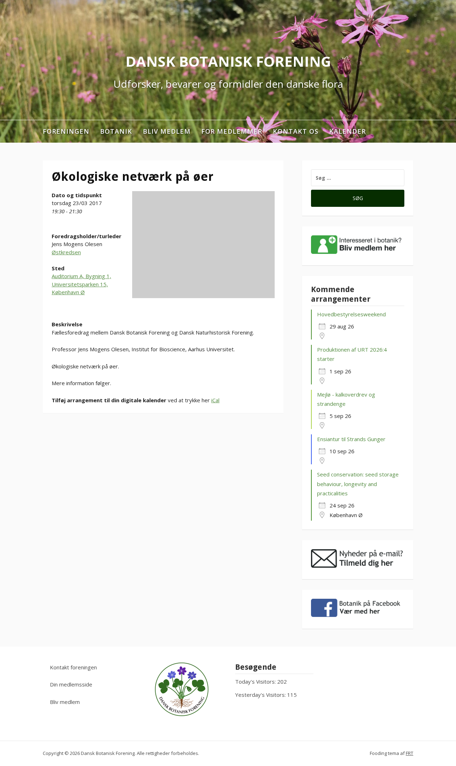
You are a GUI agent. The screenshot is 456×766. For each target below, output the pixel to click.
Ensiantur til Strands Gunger (351, 439)
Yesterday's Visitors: (261, 694)
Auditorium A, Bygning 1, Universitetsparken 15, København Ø (81, 284)
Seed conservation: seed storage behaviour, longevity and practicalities (358, 484)
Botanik (116, 131)
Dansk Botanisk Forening (228, 61)
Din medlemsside (71, 684)
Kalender (347, 131)
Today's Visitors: (256, 681)
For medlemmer (231, 131)
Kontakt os (295, 131)
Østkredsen (66, 252)
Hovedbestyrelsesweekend (351, 314)
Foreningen (66, 131)
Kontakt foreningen (73, 667)
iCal (215, 400)
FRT (409, 753)
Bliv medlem (167, 131)
